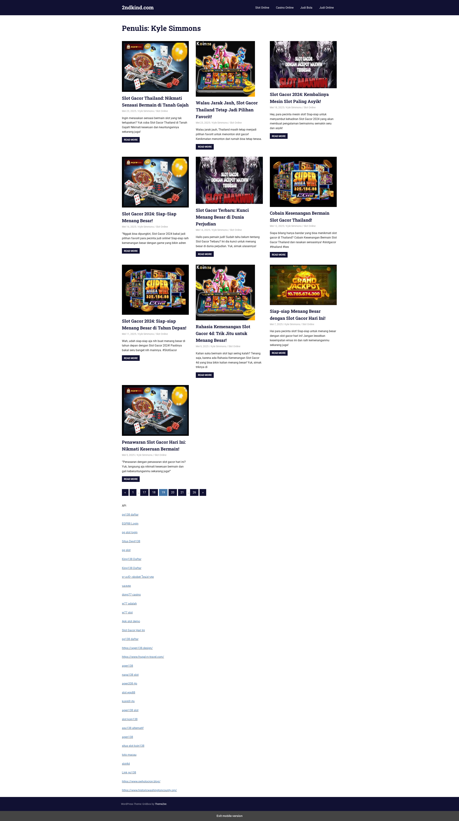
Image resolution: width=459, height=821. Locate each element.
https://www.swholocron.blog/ (141, 781)
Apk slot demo (131, 621)
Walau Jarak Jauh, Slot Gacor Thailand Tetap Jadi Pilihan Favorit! (227, 109)
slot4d (126, 763)
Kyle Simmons (146, 111)
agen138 (127, 665)
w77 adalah (129, 603)
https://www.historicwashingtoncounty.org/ (149, 790)
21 (182, 492)
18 (153, 492)
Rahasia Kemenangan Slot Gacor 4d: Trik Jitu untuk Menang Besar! (223, 333)
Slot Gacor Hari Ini (133, 630)
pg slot (126, 550)
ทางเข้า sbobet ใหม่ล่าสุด (138, 577)
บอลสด (126, 586)
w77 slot (127, 612)
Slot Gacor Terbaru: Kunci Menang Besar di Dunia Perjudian (222, 217)
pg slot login (130, 532)
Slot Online (262, 7)
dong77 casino (131, 594)
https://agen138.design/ (137, 648)
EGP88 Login (130, 523)
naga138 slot (130, 674)
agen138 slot (130, 710)
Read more (131, 139)
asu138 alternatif (133, 728)
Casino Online (285, 7)
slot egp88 (128, 692)
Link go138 (129, 772)
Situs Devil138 (131, 541)
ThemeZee (160, 804)
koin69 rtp (128, 701)
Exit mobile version (230, 816)
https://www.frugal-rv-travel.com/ (143, 657)
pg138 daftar (130, 514)
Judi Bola (306, 7)
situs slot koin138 (133, 745)
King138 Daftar (131, 559)
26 (194, 492)
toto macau (129, 754)
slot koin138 (130, 719)
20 (172, 492)
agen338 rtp (129, 683)
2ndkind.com (138, 7)
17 (144, 492)
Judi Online (326, 7)
